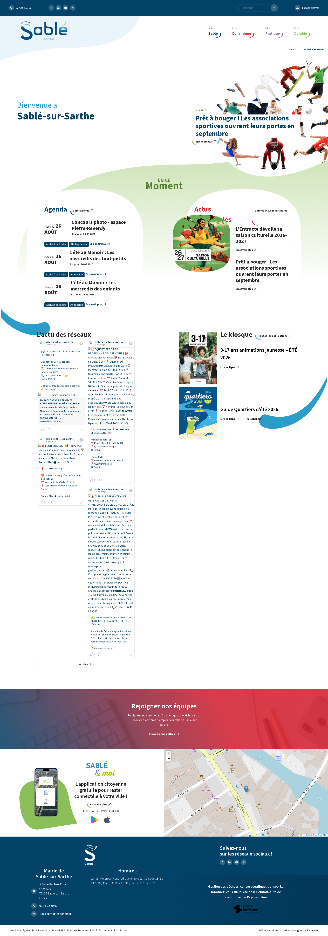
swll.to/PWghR (48, 379)
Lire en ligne (228, 367)
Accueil (292, 49)
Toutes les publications (273, 336)
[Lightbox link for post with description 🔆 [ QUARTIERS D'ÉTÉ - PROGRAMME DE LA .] (111, 386)
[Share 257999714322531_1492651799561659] (131, 481)
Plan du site (74, 930)
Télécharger (254, 419)
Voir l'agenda (81, 211)
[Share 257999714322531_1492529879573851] (81, 503)
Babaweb (312, 930)
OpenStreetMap (319, 834)
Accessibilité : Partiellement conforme (104, 930)
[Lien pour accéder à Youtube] (65, 8)
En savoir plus (204, 141)
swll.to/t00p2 (63, 496)
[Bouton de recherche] (274, 7)
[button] (246, 789)
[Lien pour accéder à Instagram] (73, 8)
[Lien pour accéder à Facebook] (51, 8)
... (92, 474)
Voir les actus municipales (271, 211)
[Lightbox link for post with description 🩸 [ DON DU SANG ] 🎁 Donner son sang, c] (61, 454)
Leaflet (305, 834)
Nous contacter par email (55, 914)
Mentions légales (20, 930)
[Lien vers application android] (94, 820)
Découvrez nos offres (162, 734)
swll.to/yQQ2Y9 (52, 389)
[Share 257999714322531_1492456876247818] (131, 655)
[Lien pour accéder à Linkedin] (58, 8)
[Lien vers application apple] (107, 820)
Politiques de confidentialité (48, 930)
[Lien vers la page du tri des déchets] (246, 909)
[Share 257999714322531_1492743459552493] (81, 430)
